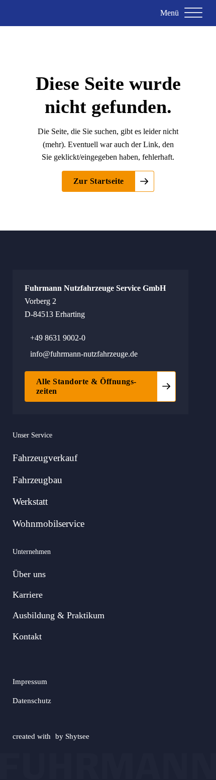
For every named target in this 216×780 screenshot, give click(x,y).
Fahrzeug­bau (37, 480)
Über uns (29, 574)
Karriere (28, 595)
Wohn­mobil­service (48, 523)
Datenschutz (32, 700)
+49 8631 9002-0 (57, 337)
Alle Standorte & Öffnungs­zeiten (86, 386)
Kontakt (27, 636)
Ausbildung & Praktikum (58, 615)
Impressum (30, 681)
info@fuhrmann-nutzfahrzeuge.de (84, 354)
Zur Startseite (98, 181)
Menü (169, 13)
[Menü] (193, 13)
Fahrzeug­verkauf (45, 458)
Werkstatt (30, 501)
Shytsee (77, 736)
